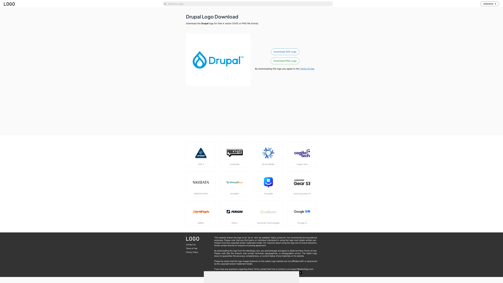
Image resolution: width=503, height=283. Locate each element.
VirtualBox (234, 193)
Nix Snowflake (268, 164)
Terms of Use (307, 68)
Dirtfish (201, 223)
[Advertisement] (251, 109)
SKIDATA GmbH (201, 193)
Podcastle (234, 164)
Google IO (302, 223)
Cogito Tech (302, 164)
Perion (234, 223)
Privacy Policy (192, 252)
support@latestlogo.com (301, 269)
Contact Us (191, 244)
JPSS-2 (201, 164)
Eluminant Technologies (268, 223)
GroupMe (268, 193)
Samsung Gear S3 (302, 193)
